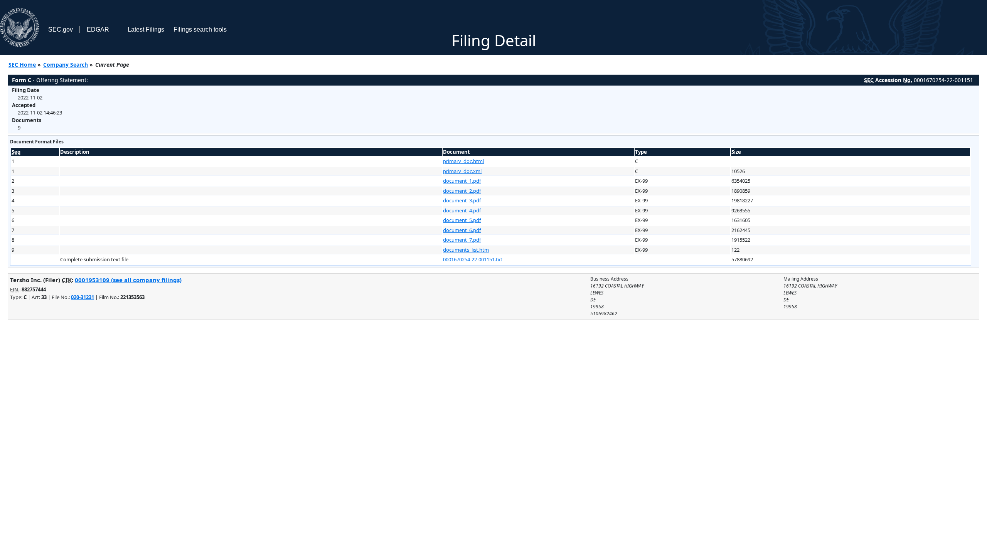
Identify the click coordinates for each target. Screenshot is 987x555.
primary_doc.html (463, 161)
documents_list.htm (466, 249)
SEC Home (22, 64)
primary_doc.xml (462, 171)
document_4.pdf (462, 210)
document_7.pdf (462, 239)
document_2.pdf (462, 190)
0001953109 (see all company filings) (128, 280)
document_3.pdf (462, 200)
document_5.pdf (462, 220)
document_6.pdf (462, 230)
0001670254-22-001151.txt (472, 259)
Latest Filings (146, 29)
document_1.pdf (462, 180)
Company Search (65, 64)
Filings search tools (200, 29)
